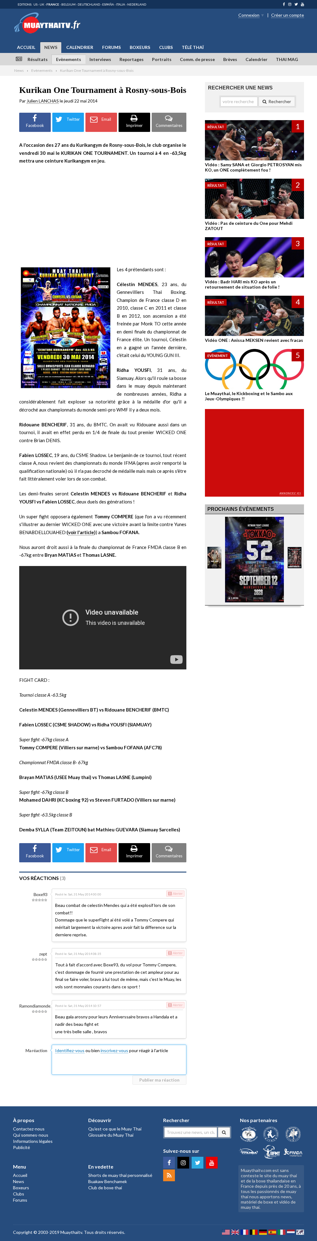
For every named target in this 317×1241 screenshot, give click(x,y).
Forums (111, 47)
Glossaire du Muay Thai (110, 1135)
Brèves (230, 59)
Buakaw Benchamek (107, 1181)
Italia (120, 4)
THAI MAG (287, 59)
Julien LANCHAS (43, 100)
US (35, 4)
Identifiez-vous (70, 1050)
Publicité (21, 1147)
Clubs (166, 47)
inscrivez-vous (114, 1050)
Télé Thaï (193, 47)
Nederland (136, 4)
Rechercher (279, 101)
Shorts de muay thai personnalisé (120, 1175)
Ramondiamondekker (38, 1005)
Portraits (162, 59)
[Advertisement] (102, 215)
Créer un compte (287, 15)
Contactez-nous (29, 1128)
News (50, 47)
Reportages (131, 59)
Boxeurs (140, 47)
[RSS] (169, 1175)
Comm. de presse (197, 59)
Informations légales (33, 1141)
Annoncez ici (290, 493)
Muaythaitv (71, 1232)
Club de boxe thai (105, 1187)
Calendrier (79, 47)
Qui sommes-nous (30, 1135)
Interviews (100, 59)
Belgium (68, 4)
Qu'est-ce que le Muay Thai (114, 1128)
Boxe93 (40, 894)
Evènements (68, 59)
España (108, 4)
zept (43, 953)
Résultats (38, 59)
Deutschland (89, 4)
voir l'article (81, 532)
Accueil (26, 47)
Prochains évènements (240, 509)
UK (42, 4)
